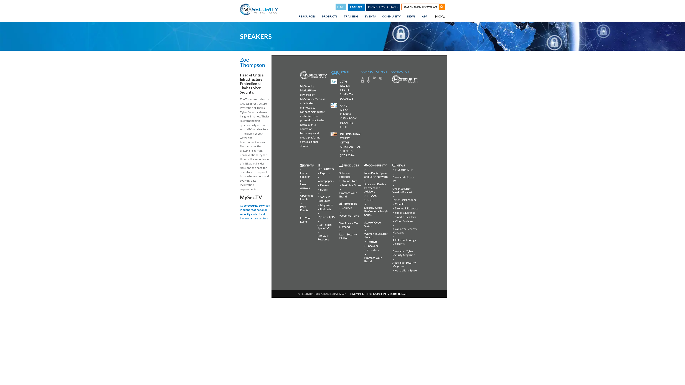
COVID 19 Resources (324, 198)
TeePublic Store (351, 185)
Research (325, 185)
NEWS (411, 16)
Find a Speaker (305, 174)
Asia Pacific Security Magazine (404, 230)
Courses (347, 207)
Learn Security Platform (348, 236)
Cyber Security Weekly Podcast (402, 190)
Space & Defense (405, 212)
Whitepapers (326, 181)
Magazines (326, 205)
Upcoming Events (306, 197)
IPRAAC (372, 195)
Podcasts (325, 209)
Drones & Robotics (406, 208)
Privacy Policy (357, 293)
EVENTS (370, 16)
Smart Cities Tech (405, 217)
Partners (372, 241)
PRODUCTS (330, 16)
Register (356, 7)
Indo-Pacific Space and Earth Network (376, 174)
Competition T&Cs (397, 293)
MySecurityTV (326, 217)
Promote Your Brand (348, 194)
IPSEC (370, 200)
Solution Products (345, 174)
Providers (373, 250)
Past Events (304, 208)
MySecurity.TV (404, 169)
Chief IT (400, 204)
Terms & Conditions (376, 293)
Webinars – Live (349, 215)
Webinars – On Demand (348, 224)
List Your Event (305, 219)
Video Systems (404, 221)
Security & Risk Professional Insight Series (376, 211)
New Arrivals (305, 186)
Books (324, 189)
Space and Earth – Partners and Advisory (375, 188)
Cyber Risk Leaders (404, 199)
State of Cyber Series (373, 224)
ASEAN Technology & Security (404, 241)
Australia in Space (406, 270)
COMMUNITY (391, 16)
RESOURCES (307, 16)
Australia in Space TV (325, 226)
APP (425, 16)
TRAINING (351, 16)
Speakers (372, 245)
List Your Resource (323, 237)
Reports (325, 173)
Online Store (349, 181)
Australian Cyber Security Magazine (403, 253)
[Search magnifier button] (441, 7)
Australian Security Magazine (404, 264)
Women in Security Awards (375, 235)
